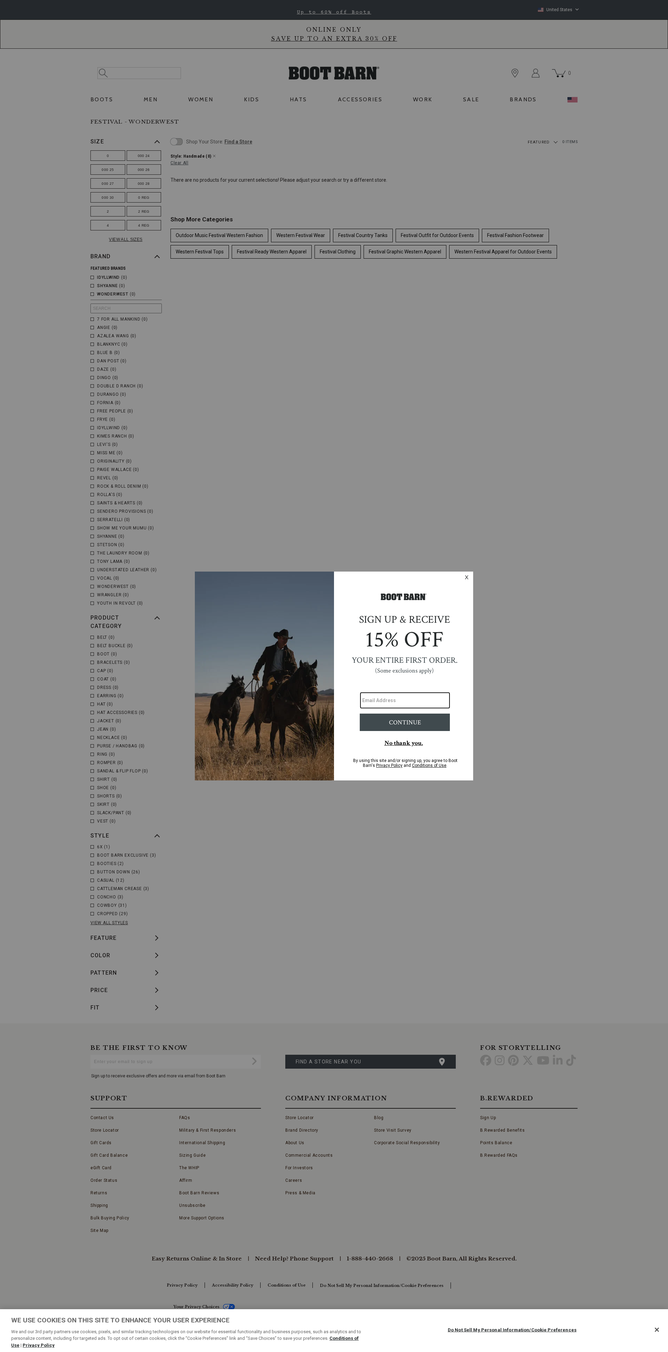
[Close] (657, 1329)
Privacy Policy (39, 1344)
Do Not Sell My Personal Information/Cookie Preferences (512, 1330)
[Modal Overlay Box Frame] (334, 676)
